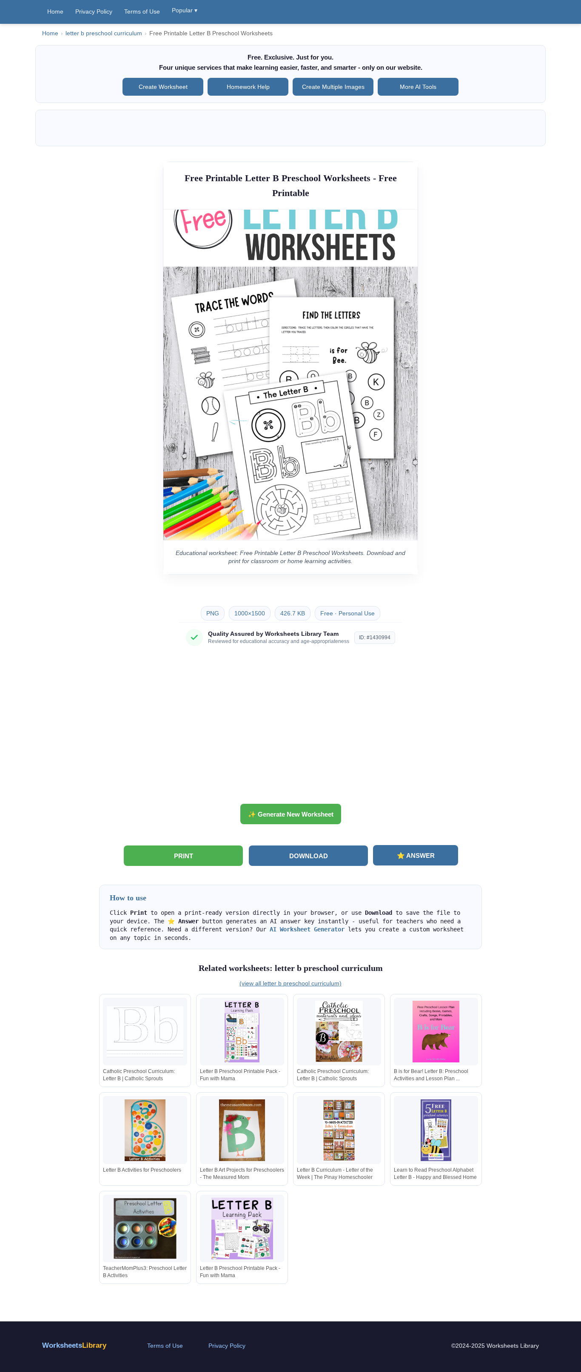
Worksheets (74, 1345)
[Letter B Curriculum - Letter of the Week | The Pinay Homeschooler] (339, 1130)
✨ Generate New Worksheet (290, 814)
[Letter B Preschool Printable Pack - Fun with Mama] (242, 1031)
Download (308, 856)
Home (55, 11)
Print (183, 856)
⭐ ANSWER (416, 855)
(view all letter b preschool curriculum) (290, 983)
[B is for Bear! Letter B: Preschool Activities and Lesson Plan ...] (436, 1031)
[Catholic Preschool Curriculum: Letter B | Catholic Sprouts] (145, 1031)
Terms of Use (142, 11)
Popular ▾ (184, 10)
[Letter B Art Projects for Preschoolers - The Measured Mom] (242, 1130)
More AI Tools (418, 86)
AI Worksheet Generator (307, 929)
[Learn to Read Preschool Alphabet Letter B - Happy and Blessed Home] (436, 1130)
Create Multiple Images (333, 86)
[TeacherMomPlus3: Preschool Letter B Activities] (145, 1228)
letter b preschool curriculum (104, 33)
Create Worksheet (163, 86)
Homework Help (248, 86)
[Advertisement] (290, 728)
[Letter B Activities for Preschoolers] (145, 1130)
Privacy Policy (93, 11)
